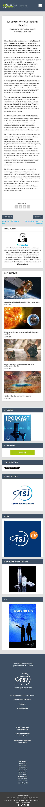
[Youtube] (28, 805)
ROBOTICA (17, 802)
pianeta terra (31, 29)
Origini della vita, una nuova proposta (17, 396)
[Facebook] (18, 805)
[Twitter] (22, 805)
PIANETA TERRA (8, 800)
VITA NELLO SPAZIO (33, 798)
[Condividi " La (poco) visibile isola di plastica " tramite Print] (29, 207)
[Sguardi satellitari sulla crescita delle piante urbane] (22, 288)
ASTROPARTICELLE (34, 800)
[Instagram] (25, 805)
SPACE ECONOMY (15, 798)
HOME (7, 798)
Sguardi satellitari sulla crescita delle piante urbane (22, 302)
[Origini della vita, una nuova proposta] (22, 382)
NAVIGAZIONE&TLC (24, 800)
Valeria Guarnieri (22, 742)
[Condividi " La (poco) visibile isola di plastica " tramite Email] (24, 207)
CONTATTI (22, 704)
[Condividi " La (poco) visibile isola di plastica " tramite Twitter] (20, 207)
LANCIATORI (24, 798)
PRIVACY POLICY (26, 802)
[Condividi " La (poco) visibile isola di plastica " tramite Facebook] (16, 207)
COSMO (16, 800)
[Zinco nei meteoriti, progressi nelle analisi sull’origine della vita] (22, 350)
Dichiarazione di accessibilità (22, 700)
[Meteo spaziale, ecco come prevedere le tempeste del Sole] (22, 318)
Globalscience (24, 795)
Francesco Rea (21, 29)
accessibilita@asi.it (22, 708)
